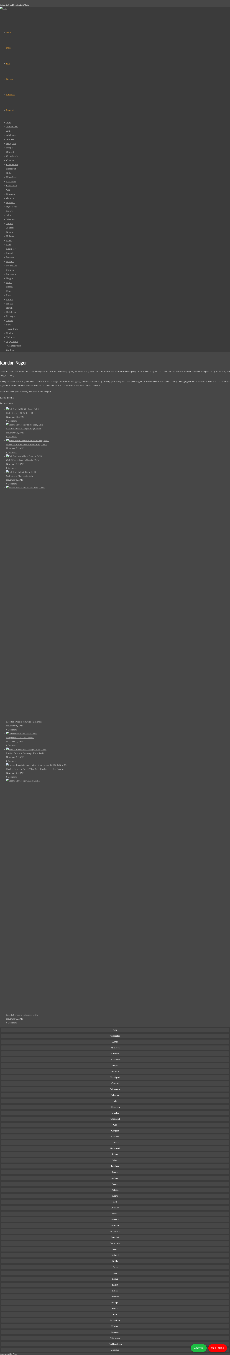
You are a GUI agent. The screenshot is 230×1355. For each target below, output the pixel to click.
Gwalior (10, 198)
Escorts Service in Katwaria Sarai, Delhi (24, 722)
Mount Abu (11, 265)
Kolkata (10, 236)
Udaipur (10, 333)
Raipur (9, 299)
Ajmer (9, 131)
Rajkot (9, 303)
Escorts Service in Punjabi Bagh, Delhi (23, 429)
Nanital (9, 286)
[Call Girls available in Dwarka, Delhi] (24, 456)
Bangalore (11, 143)
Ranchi (9, 308)
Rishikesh (11, 312)
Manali (9, 253)
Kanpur (10, 232)
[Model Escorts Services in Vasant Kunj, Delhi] (27, 440)
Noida (9, 282)
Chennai (10, 160)
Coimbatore (12, 164)
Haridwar (10, 202)
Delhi (9, 173)
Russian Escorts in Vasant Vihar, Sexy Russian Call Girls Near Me (35, 769)
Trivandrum (12, 329)
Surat (8, 324)
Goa (8, 190)
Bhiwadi (10, 152)
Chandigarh (12, 156)
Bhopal (9, 147)
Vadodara (10, 337)
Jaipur (9, 215)
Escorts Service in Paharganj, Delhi (22, 1015)
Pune (8, 295)
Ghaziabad (11, 185)
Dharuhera (11, 177)
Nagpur (10, 278)
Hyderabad (11, 206)
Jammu (9, 223)
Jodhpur (10, 227)
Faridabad (11, 181)
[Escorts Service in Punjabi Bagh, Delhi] (24, 425)
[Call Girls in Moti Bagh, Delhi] (21, 472)
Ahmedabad (12, 126)
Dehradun (11, 168)
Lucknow (10, 249)
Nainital (115, 1255)
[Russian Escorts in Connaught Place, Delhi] (26, 749)
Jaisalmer (10, 219)
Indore (9, 211)
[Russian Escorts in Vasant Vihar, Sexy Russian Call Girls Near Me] (36, 765)
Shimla (9, 320)
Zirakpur (10, 350)
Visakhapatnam (13, 345)
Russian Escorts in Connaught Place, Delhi (25, 753)
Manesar (10, 257)
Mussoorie (11, 274)
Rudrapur (10, 316)
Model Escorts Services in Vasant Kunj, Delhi (26, 444)
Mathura (10, 261)
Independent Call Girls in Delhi (20, 737)
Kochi (9, 240)
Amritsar (10, 139)
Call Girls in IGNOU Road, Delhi (21, 413)
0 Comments (11, 421)
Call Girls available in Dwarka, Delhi (22, 460)
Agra (8, 122)
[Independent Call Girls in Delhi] (21, 734)
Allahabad (11, 135)
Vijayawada (12, 341)
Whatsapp (199, 1348)
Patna (9, 291)
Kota (8, 244)
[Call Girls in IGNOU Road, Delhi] (22, 409)
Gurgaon (10, 194)
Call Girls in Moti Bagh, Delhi (19, 476)
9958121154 (217, 1348)
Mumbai (10, 270)
